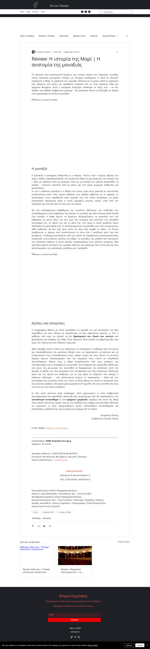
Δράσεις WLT (79, 36)
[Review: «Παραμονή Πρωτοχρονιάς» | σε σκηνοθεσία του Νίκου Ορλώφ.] (75, 555)
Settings (129, 645)
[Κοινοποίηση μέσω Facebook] (33, 526)
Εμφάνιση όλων (124, 542)
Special (93, 36)
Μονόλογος (36, 518)
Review (35, 512)
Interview (63, 36)
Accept (139, 645)
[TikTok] (82, 12)
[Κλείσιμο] (147, 645)
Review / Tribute (47, 36)
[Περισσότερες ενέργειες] (117, 51)
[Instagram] (89, 12)
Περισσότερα (108, 36)
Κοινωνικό (47, 518)
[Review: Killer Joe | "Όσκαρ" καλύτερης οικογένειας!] (37, 555)
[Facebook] (86, 12)
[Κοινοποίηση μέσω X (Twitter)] (38, 526)
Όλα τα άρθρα (27, 36)
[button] (127, 36)
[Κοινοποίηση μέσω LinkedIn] (44, 526)
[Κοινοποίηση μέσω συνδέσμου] (50, 526)
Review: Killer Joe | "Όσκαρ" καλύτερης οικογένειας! (36, 570)
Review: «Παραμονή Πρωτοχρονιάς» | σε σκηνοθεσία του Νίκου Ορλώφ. (72, 570)
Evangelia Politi (48, 512)
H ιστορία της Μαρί (64, 512)
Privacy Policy (93, 645)
